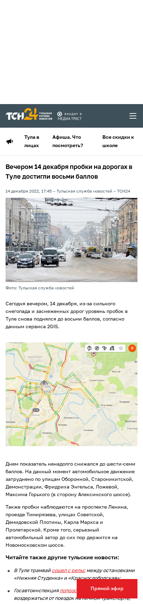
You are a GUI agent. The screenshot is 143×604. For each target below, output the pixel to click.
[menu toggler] (133, 116)
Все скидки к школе (118, 141)
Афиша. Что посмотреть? (67, 141)
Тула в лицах (31, 141)
